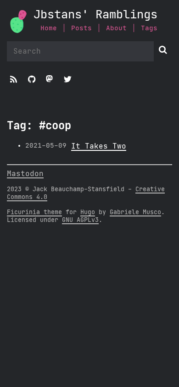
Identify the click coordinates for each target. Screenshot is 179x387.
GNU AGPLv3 (80, 220)
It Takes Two (98, 146)
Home (48, 28)
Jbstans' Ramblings (95, 15)
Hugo (87, 212)
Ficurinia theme (34, 212)
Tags (149, 28)
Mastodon (25, 173)
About (116, 28)
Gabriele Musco (135, 212)
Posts (81, 28)
